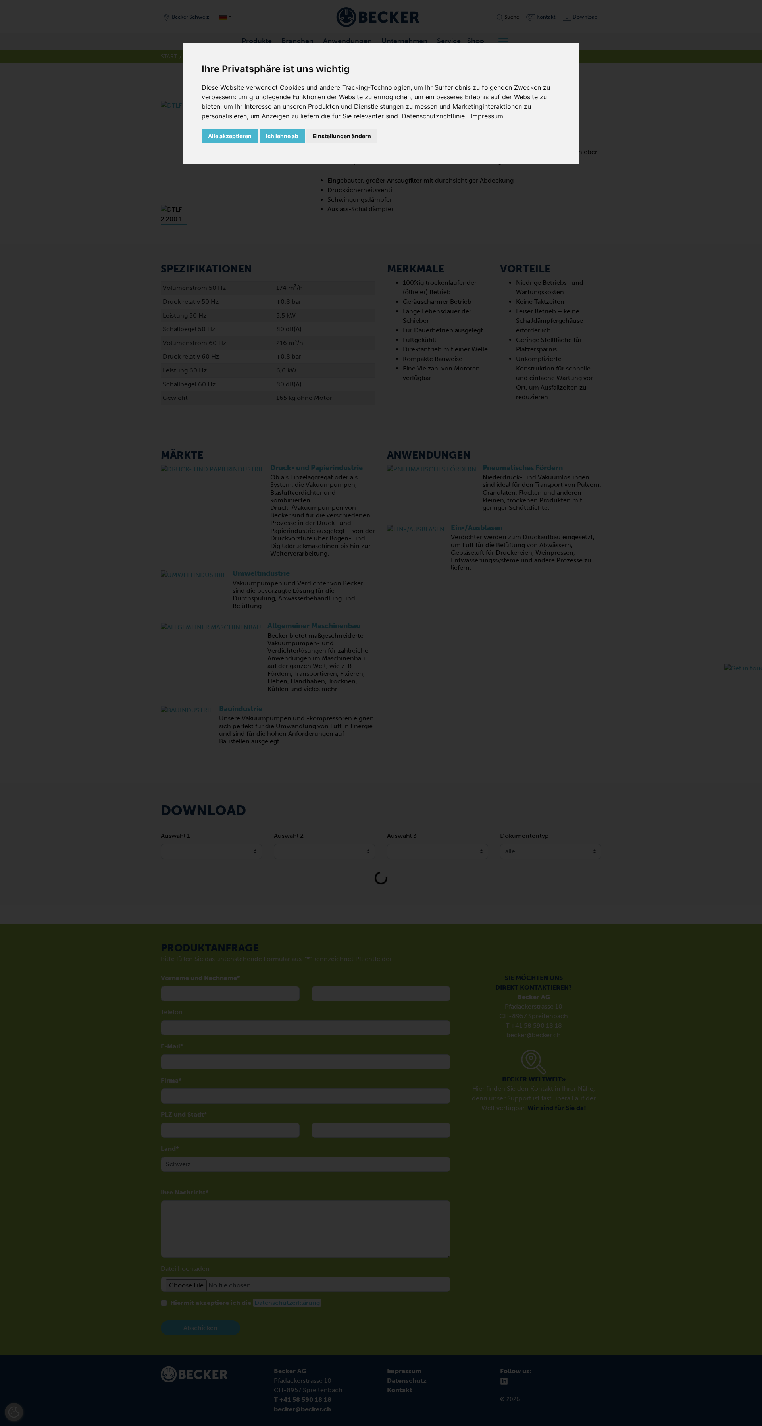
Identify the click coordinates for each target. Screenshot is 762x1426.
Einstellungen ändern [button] (342, 136)
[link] (436, 116)
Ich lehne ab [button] (282, 136)
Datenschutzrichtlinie (433, 116)
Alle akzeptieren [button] (230, 136)
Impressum (487, 116)
